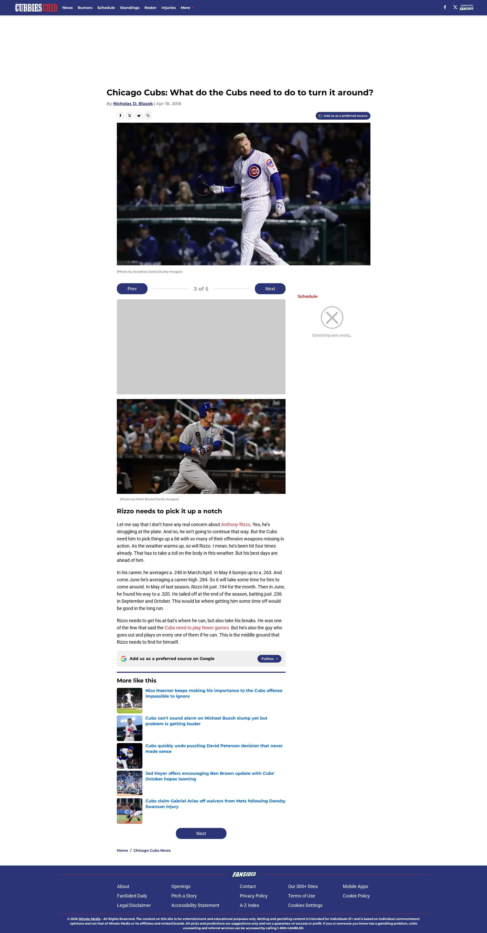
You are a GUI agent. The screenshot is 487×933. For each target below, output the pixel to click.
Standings (129, 7)
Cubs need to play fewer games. (197, 627)
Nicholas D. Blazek (133, 103)
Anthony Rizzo (235, 524)
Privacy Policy (254, 895)
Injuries (169, 7)
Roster (150, 7)
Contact (248, 886)
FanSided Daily (132, 895)
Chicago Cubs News (152, 850)
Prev (132, 288)
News (67, 7)
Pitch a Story (184, 895)
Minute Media (89, 919)
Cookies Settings (305, 905)
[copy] (148, 115)
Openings (180, 886)
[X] (455, 7)
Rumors (85, 7)
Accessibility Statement (195, 905)
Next (270, 288)
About (123, 886)
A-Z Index (249, 905)
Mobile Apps (355, 886)
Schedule (106, 7)
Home (122, 850)
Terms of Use (301, 895)
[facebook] (445, 7)
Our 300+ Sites (303, 886)
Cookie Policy (356, 895)
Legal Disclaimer (134, 905)
